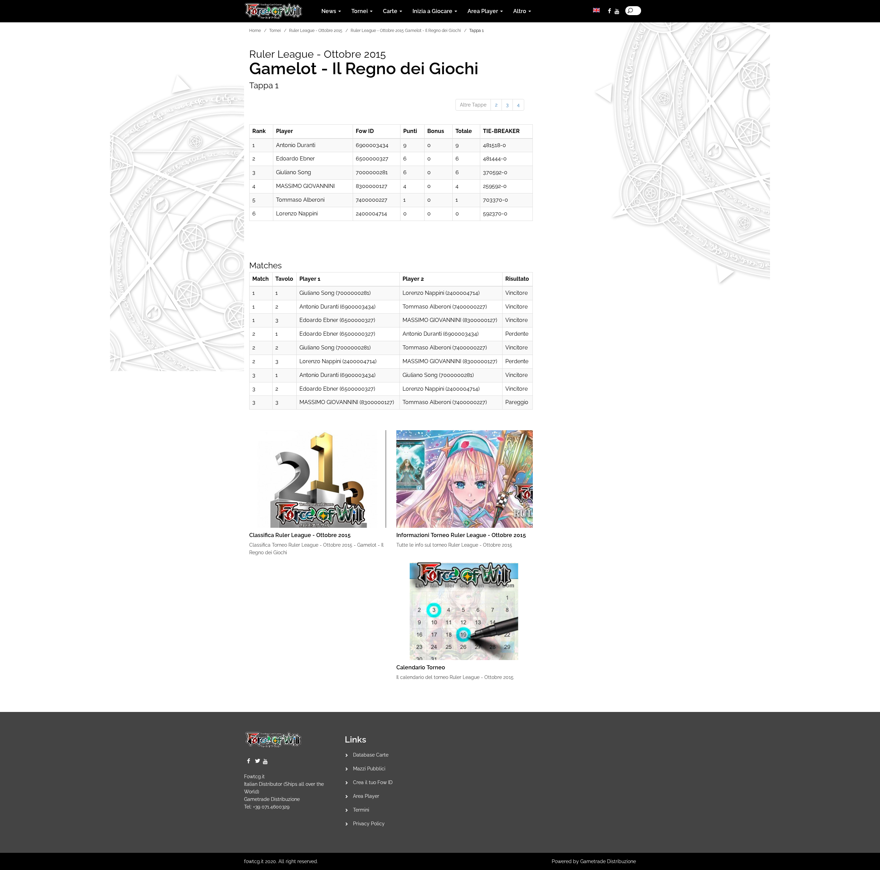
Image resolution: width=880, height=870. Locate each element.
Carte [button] (391, 11)
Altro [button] (520, 11)
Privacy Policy (369, 823)
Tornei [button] (360, 11)
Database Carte (370, 755)
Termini (361, 810)
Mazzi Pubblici (369, 768)
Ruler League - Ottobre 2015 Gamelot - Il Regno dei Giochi (406, 30)
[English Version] (596, 10)
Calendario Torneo (420, 667)
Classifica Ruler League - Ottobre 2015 (300, 535)
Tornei (275, 30)
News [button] (329, 11)
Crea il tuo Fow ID (373, 782)
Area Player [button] (483, 11)
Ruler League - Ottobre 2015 (315, 30)
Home (255, 30)
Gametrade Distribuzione (272, 799)
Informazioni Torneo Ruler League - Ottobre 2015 (461, 535)
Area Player (366, 796)
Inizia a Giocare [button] (433, 11)
